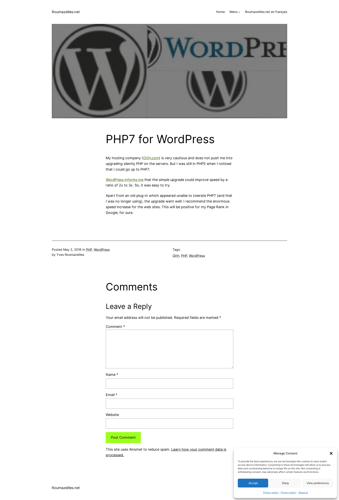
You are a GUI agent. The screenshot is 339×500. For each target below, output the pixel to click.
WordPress (102, 249)
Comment (115, 327)
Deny (285, 483)
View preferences (318, 483)
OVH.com (151, 158)
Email (111, 395)
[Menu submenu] (239, 12)
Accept (253, 483)
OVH (176, 256)
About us (303, 492)
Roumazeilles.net (66, 12)
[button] (331, 453)
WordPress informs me (124, 180)
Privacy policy (271, 492)
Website (112, 415)
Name (112, 375)
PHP (89, 249)
